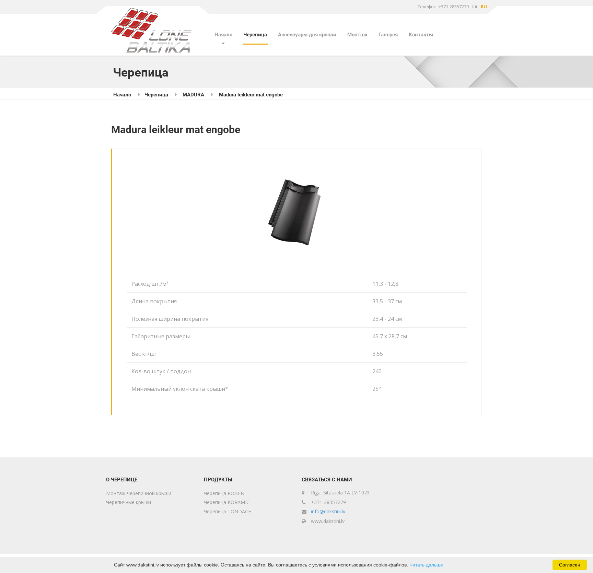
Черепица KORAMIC (226, 502)
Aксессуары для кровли (307, 35)
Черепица (255, 35)
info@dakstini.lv (328, 511)
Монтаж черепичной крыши (138, 493)
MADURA (193, 95)
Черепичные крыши (128, 502)
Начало (223, 35)
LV (474, 6)
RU (484, 6)
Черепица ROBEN (224, 493)
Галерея (388, 35)
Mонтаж (357, 35)
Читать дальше (426, 565)
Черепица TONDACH (228, 511)
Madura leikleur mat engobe (251, 95)
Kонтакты (421, 35)
